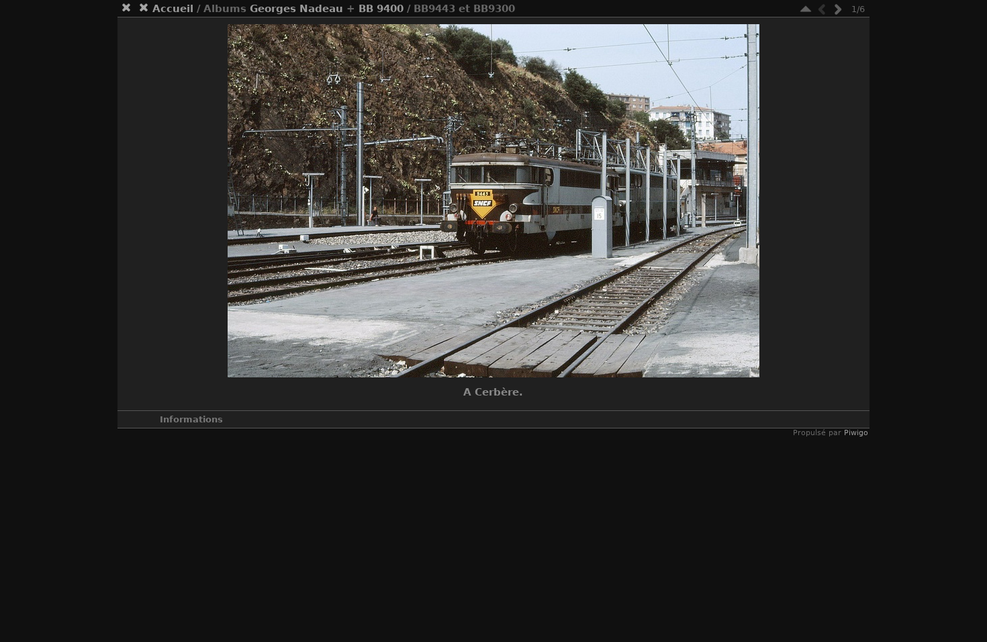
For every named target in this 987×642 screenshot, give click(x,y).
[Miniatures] (806, 9)
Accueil (172, 9)
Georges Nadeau (296, 9)
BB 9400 (381, 9)
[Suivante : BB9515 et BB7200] (838, 9)
